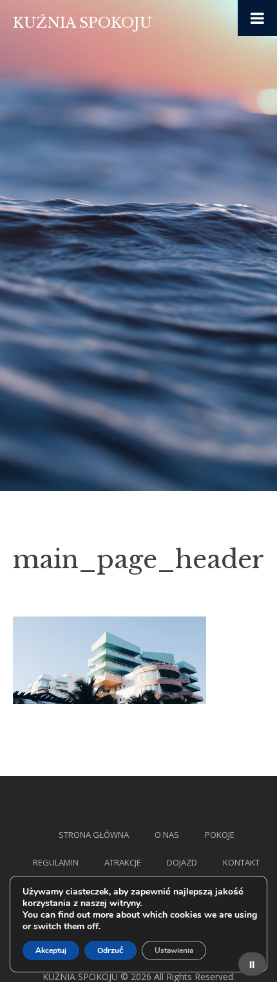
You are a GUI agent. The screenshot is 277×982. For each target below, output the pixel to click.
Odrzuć (110, 950)
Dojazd (182, 862)
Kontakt (241, 862)
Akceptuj (50, 950)
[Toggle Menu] (257, 18)
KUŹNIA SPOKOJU (82, 23)
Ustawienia (174, 950)
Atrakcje (122, 862)
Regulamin (56, 862)
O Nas (167, 834)
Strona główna (94, 834)
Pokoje (219, 834)
